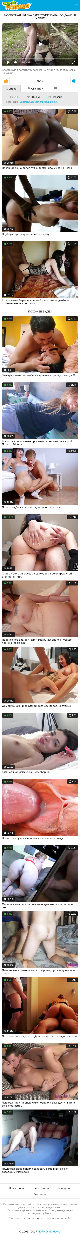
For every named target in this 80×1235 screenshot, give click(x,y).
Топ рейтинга (40, 1188)
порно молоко (37, 1218)
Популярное (63, 1188)
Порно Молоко (49, 1231)
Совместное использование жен (38, 101)
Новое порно (17, 1188)
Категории (40, 1194)
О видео (11, 88)
